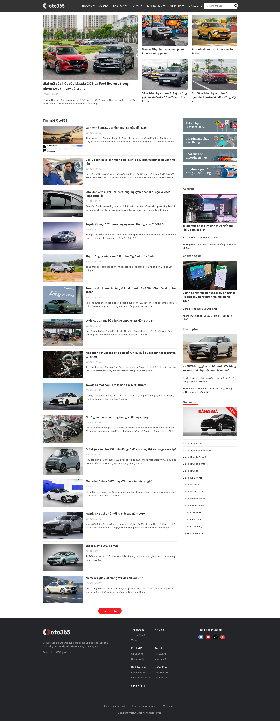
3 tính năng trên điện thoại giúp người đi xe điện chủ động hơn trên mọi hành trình (209, 297)
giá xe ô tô (195, 6)
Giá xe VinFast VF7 (193, 512)
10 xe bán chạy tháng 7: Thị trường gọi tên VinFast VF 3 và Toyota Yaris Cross (164, 97)
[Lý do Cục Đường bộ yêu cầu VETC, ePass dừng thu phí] (63, 332)
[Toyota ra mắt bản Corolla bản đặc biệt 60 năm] (63, 396)
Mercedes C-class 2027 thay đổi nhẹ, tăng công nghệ (119, 481)
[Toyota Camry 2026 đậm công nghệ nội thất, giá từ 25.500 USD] (63, 235)
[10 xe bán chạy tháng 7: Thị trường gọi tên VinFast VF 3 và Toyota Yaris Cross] (165, 74)
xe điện (103, 6)
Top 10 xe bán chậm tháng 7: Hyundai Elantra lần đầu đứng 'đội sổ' (214, 97)
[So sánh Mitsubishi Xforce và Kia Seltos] (214, 30)
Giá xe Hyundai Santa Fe (196, 464)
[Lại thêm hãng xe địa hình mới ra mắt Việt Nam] (63, 139)
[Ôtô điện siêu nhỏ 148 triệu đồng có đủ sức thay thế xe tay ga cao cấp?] (63, 461)
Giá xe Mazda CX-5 (193, 491)
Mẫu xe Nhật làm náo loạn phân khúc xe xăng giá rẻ (163, 51)
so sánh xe (137, 653)
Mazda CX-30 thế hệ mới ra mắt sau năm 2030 (115, 513)
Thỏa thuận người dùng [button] (144, 706)
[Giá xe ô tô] (210, 421)
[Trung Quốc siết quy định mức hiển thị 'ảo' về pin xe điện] (210, 208)
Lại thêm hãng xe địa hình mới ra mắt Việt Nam (116, 127)
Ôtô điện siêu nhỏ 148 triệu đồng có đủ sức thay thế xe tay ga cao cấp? (131, 449)
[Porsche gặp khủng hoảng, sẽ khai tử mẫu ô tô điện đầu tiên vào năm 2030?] (63, 300)
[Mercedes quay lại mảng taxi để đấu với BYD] (63, 589)
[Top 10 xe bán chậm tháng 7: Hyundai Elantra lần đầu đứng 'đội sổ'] (214, 74)
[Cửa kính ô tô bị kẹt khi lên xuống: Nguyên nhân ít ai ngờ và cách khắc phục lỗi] (63, 203)
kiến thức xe (162, 672)
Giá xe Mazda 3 (191, 484)
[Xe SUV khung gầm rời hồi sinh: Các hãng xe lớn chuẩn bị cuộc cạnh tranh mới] (210, 348)
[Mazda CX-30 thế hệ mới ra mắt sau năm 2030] (63, 525)
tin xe (134, 640)
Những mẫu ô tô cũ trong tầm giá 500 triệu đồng (117, 417)
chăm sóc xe (138, 672)
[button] (236, 5)
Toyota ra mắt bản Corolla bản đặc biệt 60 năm (116, 385)
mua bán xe (161, 659)
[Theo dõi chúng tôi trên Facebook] (200, 637)
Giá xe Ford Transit (193, 519)
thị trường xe (138, 635)
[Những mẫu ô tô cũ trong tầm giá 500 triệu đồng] (63, 428)
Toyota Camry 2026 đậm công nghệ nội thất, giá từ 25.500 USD (126, 224)
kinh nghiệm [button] (155, 6)
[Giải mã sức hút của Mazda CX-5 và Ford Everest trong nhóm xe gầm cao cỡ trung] (90, 47)
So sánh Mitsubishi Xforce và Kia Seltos (213, 51)
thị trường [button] (85, 6)
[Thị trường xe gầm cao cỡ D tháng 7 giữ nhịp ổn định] (63, 268)
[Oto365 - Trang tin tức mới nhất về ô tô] (56, 5)
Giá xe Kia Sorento (192, 477)
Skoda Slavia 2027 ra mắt (102, 546)
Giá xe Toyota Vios (192, 443)
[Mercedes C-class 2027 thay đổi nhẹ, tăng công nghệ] (63, 493)
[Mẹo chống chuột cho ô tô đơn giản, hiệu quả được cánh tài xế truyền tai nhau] (63, 364)
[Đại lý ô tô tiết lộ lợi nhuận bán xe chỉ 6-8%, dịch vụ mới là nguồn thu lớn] (63, 171)
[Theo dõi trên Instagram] (222, 637)
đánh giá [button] (119, 6)
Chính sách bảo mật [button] (114, 706)
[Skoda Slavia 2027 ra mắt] (63, 557)
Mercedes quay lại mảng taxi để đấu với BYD (114, 578)
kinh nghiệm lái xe (141, 677)
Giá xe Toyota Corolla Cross (197, 450)
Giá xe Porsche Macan (194, 498)
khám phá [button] (176, 6)
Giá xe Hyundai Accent (194, 457)
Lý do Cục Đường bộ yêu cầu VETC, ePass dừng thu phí (120, 320)
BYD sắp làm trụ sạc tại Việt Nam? (200, 237)
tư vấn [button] (136, 6)
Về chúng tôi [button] (169, 706)
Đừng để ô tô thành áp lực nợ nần (200, 308)
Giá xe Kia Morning (192, 526)
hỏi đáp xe (160, 653)
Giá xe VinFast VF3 (193, 533)
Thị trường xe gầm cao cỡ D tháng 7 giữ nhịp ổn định (120, 256)
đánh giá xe (137, 659)
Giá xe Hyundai (190, 470)
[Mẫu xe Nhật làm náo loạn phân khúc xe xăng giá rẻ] (165, 30)
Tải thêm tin (109, 611)
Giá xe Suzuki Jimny (193, 505)
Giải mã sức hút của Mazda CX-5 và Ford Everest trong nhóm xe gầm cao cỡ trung (86, 86)
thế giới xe (161, 677)
